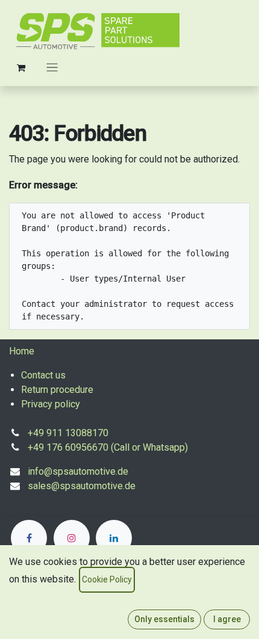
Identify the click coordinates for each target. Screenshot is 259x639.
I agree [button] (227, 619)
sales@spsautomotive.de (82, 486)
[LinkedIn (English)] (114, 538)
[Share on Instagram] (72, 538)
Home (21, 351)
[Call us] (29, 538)
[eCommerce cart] (21, 67)
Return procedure (57, 389)
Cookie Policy (107, 579)
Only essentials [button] (164, 619)
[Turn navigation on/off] (52, 67)
